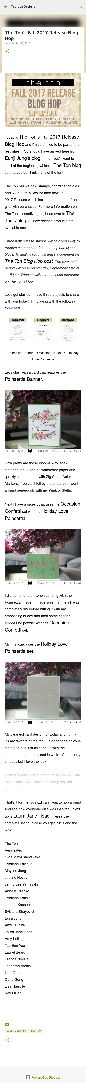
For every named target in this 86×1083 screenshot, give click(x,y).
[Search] (80, 6)
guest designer (16, 1030)
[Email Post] (7, 1026)
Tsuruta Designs (23, 6)
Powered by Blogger (45, 1077)
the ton (36, 1030)
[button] (7, 51)
